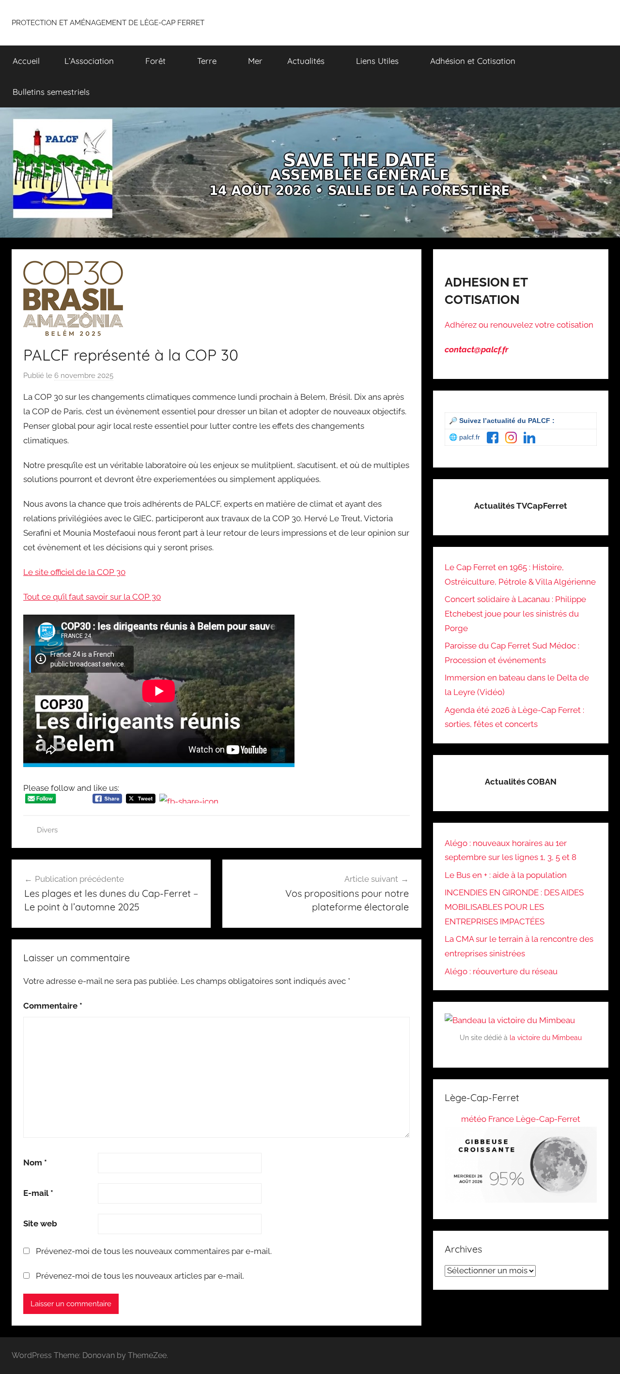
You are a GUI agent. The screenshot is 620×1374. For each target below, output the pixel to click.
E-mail (38, 1193)
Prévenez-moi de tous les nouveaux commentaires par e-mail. (154, 1251)
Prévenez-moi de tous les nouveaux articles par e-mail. (140, 1276)
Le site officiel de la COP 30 (74, 572)
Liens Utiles (377, 61)
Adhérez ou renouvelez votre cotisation (519, 325)
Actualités (306, 61)
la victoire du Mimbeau (546, 1038)
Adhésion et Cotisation (472, 61)
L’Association (89, 61)
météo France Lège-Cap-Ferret (520, 1119)
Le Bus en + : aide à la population (506, 875)
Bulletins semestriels (51, 92)
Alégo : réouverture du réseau (501, 971)
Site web (40, 1223)
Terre (207, 61)
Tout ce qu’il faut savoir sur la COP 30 (92, 597)
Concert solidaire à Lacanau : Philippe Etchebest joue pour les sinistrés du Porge (515, 613)
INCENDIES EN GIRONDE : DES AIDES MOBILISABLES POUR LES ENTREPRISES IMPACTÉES (514, 907)
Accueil (26, 61)
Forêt (155, 61)
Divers (47, 830)
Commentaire (52, 1006)
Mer (255, 61)
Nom (35, 1162)
